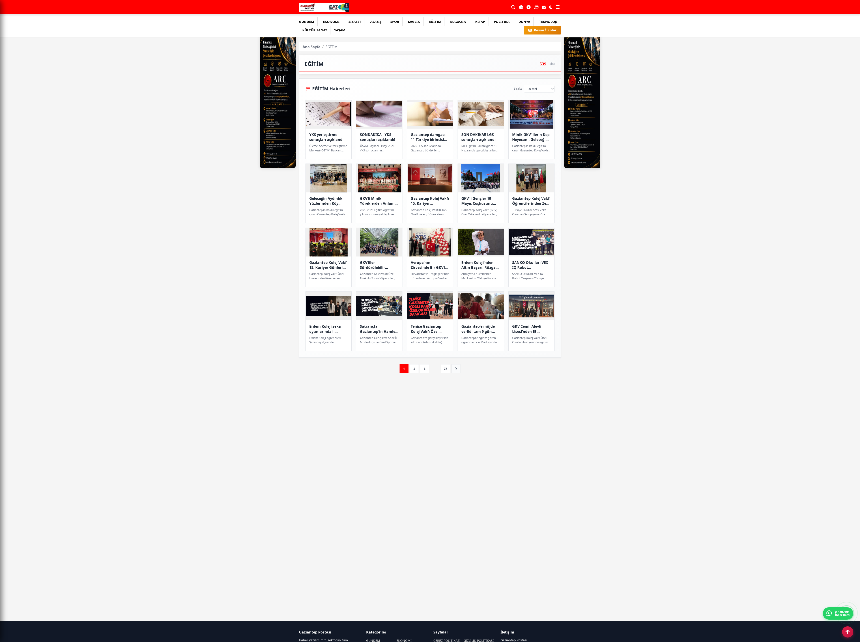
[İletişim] (543, 7)
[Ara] (513, 7)
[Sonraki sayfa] (456, 368)
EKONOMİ (331, 21)
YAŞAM (339, 30)
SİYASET (354, 21)
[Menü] (557, 7)
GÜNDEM (306, 21)
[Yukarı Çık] (847, 632)
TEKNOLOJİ (548, 21)
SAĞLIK (414, 21)
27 (445, 368)
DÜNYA (524, 21)
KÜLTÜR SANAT (314, 30)
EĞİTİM (435, 21)
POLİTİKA (502, 21)
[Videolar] (528, 7)
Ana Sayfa (311, 46)
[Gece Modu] (551, 7)
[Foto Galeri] (536, 7)
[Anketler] (521, 7)
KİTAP (480, 21)
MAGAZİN (458, 21)
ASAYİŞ (375, 21)
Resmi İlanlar (545, 30)
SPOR (394, 21)
